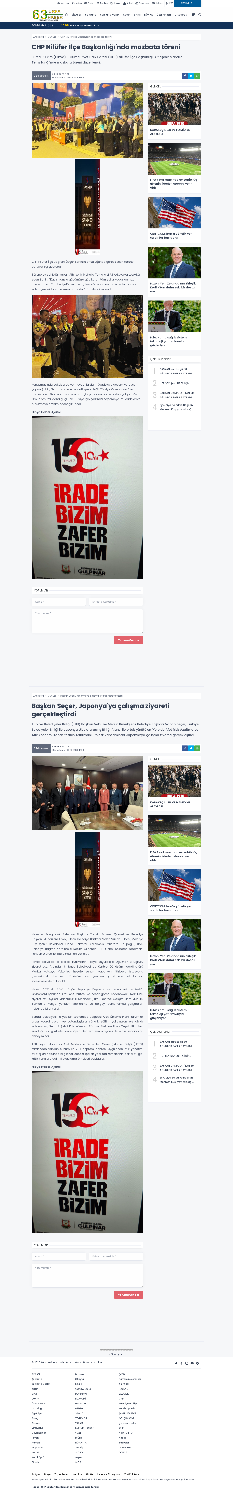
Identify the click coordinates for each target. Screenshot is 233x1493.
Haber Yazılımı (94, 1362)
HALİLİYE (123, 1388)
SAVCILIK (124, 1393)
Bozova (79, 1374)
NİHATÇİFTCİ (126, 1432)
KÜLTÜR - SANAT (84, 1428)
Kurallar (77, 1474)
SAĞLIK (79, 1413)
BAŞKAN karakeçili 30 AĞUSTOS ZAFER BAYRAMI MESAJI (99, 25)
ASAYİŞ (79, 1447)
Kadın (126, 15)
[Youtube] (192, 1363)
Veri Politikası (131, 1474)
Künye (47, 1474)
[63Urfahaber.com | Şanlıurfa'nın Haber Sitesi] (47, 14)
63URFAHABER (83, 1388)
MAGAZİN (80, 1403)
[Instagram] (186, 1363)
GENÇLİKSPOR (126, 1418)
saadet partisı (127, 1408)
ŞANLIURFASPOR (127, 1413)
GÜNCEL (52, 36)
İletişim (36, 1474)
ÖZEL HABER (163, 15)
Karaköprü (38, 1457)
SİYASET (76, 15)
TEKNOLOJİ (81, 1418)
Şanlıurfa (90, 15)
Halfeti (35, 1452)
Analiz (122, 1437)
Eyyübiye (37, 1413)
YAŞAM (79, 1423)
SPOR (137, 15)
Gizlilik (89, 1474)
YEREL (78, 1432)
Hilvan (35, 1437)
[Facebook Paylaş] (185, 76)
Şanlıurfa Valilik (109, 15)
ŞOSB (122, 1374)
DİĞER (78, 1437)
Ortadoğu (181, 15)
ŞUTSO (79, 1452)
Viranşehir (37, 1428)
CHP (121, 1398)
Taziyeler (124, 1442)
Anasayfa (38, 36)
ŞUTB (78, 1462)
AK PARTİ (124, 1384)
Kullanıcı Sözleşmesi (108, 1474)
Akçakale (37, 1447)
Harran (36, 1442)
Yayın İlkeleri (62, 1474)
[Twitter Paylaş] (191, 76)
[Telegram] (197, 1363)
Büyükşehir (81, 1393)
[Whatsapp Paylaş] (197, 76)
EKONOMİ (80, 1398)
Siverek (36, 1423)
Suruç (35, 1418)
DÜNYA (148, 15)
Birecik (35, 1462)
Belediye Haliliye (128, 1403)
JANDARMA (125, 1447)
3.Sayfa (79, 1379)
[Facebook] (181, 1363)
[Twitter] (176, 1363)
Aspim (78, 1457)
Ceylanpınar (39, 1432)
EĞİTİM (79, 1408)
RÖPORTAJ (81, 1442)
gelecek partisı (127, 1423)
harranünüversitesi (130, 1379)
